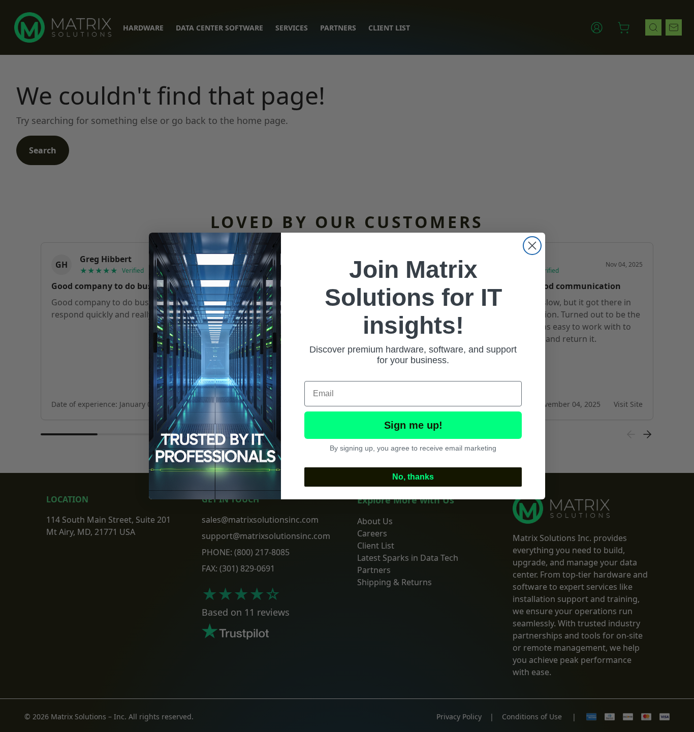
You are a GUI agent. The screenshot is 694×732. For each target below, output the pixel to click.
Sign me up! (413, 425)
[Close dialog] (532, 245)
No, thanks (413, 476)
